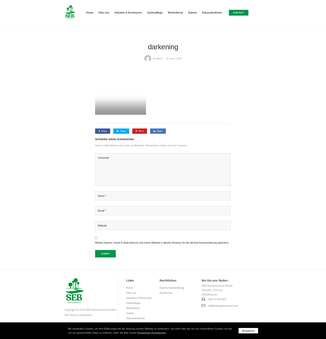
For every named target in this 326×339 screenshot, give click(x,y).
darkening (163, 47)
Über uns (103, 12)
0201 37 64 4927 (217, 299)
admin (159, 58)
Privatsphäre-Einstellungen (151, 332)
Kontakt (238, 13)
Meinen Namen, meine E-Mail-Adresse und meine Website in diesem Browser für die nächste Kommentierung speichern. (162, 242)
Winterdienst (175, 12)
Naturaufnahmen (212, 12)
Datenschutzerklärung (172, 287)
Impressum (166, 292)
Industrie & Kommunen (128, 12)
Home (89, 12)
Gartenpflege (155, 12)
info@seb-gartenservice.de (223, 305)
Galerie (192, 12)
